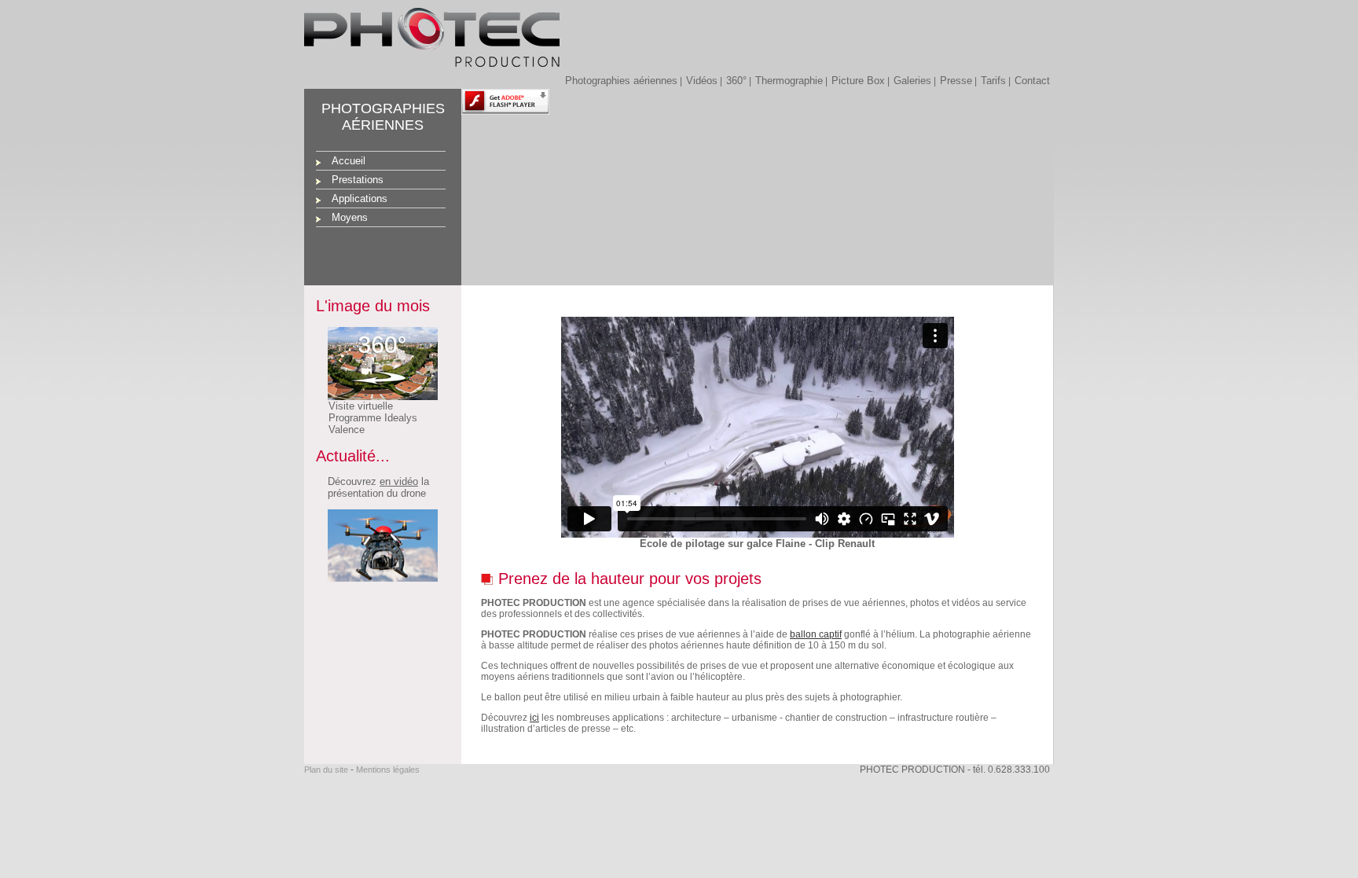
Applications (359, 198)
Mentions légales (388, 769)
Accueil (348, 161)
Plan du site (326, 769)
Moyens (350, 217)
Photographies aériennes (621, 80)
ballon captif (816, 634)
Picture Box (858, 80)
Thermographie (789, 80)
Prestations (358, 180)
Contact (1032, 80)
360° (736, 80)
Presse (956, 80)
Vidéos (702, 80)
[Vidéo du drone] (377, 578)
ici (534, 717)
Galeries (912, 80)
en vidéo (399, 481)
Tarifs (993, 80)
